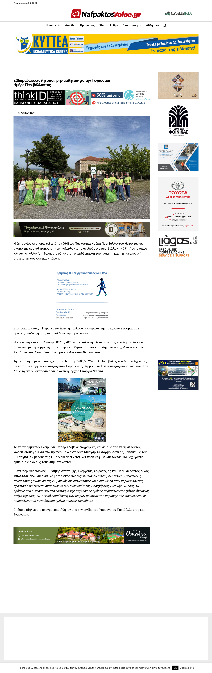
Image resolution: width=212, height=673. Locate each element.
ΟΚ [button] (175, 668)
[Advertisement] (178, 313)
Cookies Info (187, 667)
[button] (164, 25)
